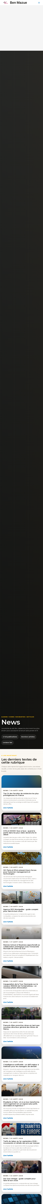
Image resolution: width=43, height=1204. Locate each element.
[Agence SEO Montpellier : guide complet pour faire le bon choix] (22, 897)
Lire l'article (8, 808)
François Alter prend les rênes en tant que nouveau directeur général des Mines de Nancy (21, 1027)
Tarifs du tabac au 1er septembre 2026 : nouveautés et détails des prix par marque (21, 1142)
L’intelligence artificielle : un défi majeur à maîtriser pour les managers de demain (21, 1065)
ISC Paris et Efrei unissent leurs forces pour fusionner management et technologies (19, 872)
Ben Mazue (18, 3)
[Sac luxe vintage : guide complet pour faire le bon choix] (22, 1167)
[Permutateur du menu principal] (39, 3)
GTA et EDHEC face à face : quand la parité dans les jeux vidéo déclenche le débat (19, 833)
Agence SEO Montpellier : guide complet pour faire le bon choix (20, 910)
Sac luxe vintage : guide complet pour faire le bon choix (19, 1179)
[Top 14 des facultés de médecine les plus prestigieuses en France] (22, 781)
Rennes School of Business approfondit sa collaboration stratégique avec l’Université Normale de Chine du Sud (21, 947)
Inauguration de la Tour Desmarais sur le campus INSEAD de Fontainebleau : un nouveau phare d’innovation (20, 986)
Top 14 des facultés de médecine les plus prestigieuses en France (21, 794)
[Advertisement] (21, 28)
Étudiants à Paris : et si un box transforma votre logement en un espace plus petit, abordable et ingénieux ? (21, 1104)
